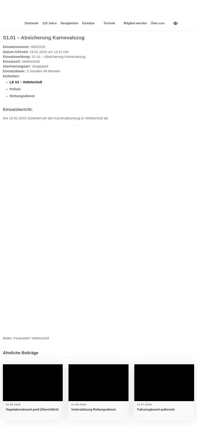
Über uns (157, 23)
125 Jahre (49, 23)
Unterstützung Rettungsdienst (93, 409)
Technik (109, 23)
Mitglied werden (135, 23)
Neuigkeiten (69, 23)
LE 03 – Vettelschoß (26, 82)
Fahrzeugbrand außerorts (156, 409)
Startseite (31, 23)
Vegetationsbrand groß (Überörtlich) (32, 409)
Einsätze (88, 23)
